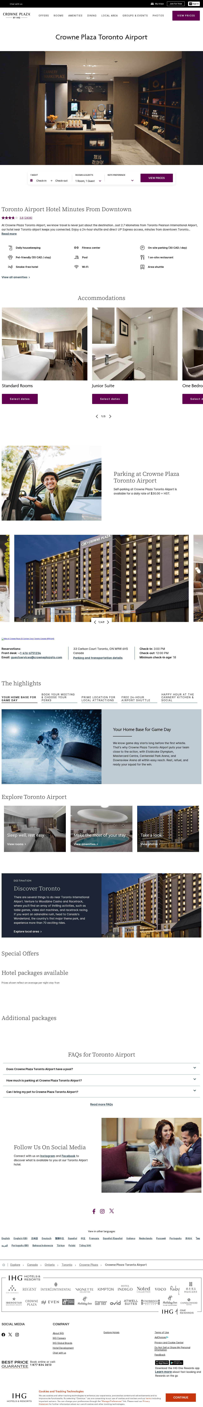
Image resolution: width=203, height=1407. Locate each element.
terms (149, 1398)
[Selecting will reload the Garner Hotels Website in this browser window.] (101, 1302)
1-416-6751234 (30, 653)
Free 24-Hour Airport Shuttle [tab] (135, 699)
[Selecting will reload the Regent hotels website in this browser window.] (29, 1288)
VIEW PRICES (156, 178)
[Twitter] (10, 1335)
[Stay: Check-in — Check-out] (49, 180)
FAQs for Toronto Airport (101, 1054)
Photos (158, 15)
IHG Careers (59, 1338)
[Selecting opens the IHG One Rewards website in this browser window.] (177, 1311)
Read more (9, 233)
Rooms (59, 15)
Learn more (163, 1372)
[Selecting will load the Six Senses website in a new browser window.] (12, 1288)
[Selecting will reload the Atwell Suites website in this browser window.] (131, 1302)
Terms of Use (162, 1332)
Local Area (110, 15)
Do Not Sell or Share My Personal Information (172, 1348)
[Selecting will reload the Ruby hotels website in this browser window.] (175, 1288)
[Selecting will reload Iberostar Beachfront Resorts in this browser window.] (14, 1302)
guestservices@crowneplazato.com (36, 657)
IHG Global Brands (62, 1343)
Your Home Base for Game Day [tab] (19, 699)
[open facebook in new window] (92, 1211)
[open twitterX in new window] (110, 1211)
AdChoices (160, 1337)
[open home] (5, 1265)
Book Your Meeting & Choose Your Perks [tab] (58, 697)
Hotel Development (63, 1348)
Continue (180, 1397)
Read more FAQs (101, 1104)
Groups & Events (135, 15)
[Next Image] (110, 416)
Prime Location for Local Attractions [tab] (98, 699)
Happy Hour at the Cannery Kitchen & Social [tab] (177, 697)
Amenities (75, 15)
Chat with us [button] (16, 4)
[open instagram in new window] (101, 1211)
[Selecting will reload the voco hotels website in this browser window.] (160, 1288)
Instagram (47, 1156)
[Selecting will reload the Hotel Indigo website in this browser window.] (125, 1288)
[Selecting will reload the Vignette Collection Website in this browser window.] (84, 1288)
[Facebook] (4, 1335)
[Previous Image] (97, 416)
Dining (92, 15)
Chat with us (59, 1352)
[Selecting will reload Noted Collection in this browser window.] (143, 1288)
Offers (44, 15)
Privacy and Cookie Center (169, 1342)
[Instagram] (17, 1335)
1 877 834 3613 (41, 1364)
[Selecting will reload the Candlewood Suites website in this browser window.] (188, 1302)
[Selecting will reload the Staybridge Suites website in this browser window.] (150, 1302)
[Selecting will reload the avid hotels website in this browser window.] (115, 1302)
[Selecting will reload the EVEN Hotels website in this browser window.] (50, 1302)
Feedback (160, 1354)
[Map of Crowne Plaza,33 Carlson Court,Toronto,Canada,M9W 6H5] (28, 639)
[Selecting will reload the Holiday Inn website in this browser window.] (85, 1302)
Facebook (68, 1156)
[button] (194, 4)
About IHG (58, 1333)
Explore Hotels (111, 1332)
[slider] (98, 162)
